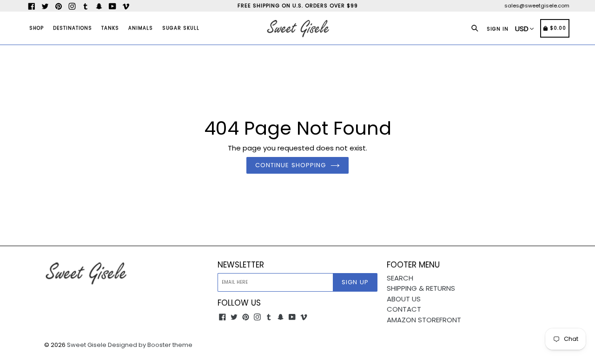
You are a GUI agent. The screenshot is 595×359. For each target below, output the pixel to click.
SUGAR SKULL (180, 28)
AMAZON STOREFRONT (424, 320)
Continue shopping (290, 165)
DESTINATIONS (72, 28)
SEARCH (400, 278)
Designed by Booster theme (150, 344)
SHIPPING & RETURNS (421, 288)
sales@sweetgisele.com (536, 5)
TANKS (110, 28)
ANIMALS (140, 28)
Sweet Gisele (86, 344)
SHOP (36, 28)
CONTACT (404, 309)
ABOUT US (404, 299)
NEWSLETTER (241, 264)
